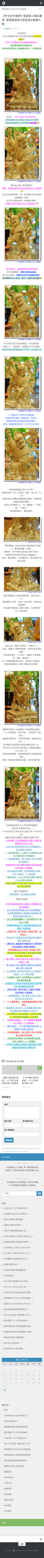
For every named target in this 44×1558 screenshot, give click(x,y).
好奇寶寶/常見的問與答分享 (15, 1259)
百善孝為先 (8, 1477)
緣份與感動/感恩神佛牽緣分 (15, 1309)
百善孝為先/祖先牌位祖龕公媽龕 (17, 1292)
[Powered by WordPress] (14, 1550)
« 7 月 (4, 1390)
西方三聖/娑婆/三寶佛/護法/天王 (17, 1315)
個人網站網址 (9, 1130)
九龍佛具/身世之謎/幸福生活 (15, 1214)
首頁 (6, 1410)
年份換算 (7, 1511)
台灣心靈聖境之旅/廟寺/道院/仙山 (18, 1236)
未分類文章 (8, 1275)
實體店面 (7, 1472)
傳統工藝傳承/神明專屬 (13, 1219)
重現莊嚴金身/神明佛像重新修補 (17, 1326)
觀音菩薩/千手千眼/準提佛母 (15, 1320)
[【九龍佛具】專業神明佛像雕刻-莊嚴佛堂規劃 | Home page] (4, 3)
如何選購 (7, 1494)
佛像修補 (7, 1488)
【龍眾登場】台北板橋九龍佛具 (22, 894)
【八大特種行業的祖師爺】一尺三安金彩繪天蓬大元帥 (30, 1080)
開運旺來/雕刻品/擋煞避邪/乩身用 (18, 1332)
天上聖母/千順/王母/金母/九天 (16, 1253)
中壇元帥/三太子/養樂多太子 (15, 1208)
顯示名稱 (8, 1121)
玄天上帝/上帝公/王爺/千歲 (15, 1287)
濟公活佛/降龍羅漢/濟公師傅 (15, 1281)
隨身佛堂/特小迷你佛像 (13, 1348)
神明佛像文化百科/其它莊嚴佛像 (14, 9)
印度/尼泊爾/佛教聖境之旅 (14, 1230)
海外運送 (7, 1505)
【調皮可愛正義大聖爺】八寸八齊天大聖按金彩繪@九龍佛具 (10, 1080)
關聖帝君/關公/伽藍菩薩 (14, 1337)
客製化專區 (8, 1500)
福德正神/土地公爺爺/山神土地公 (17, 1304)
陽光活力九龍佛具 (11, 1343)
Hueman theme (33, 1550)
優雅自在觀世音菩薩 (12, 1225)
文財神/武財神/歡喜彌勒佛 (14, 1270)
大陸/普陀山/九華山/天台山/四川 (17, 1247)
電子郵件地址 (28, 1121)
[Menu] (41, 3)
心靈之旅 (7, 1483)
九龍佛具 (7, 29)
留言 (6, 1104)
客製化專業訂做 (10, 1264)
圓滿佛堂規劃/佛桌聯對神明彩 (16, 1242)
